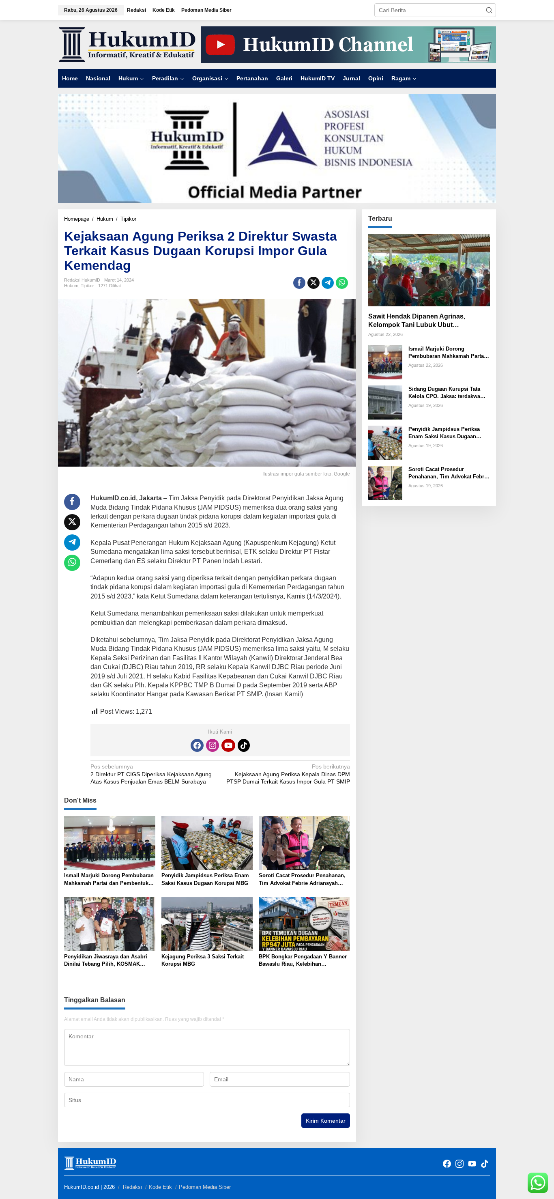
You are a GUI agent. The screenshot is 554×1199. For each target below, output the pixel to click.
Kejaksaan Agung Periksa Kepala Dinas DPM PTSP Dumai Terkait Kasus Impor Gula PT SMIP (288, 773)
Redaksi (132, 1187)
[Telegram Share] (328, 283)
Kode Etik (160, 1187)
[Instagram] (212, 745)
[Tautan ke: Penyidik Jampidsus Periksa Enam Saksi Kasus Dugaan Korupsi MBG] (385, 442)
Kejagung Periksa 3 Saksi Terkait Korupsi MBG (202, 960)
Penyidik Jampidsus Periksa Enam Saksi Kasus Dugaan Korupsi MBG (205, 879)
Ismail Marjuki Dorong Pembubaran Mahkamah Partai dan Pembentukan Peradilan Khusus (109, 879)
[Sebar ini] (299, 283)
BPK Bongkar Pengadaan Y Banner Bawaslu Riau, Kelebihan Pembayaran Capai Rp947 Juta (303, 961)
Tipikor (87, 285)
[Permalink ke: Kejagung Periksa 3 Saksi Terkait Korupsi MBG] (207, 924)
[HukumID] (127, 44)
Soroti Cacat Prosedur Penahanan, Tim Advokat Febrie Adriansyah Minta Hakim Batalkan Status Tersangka (302, 879)
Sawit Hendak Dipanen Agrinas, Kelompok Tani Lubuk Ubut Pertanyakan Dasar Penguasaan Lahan (428, 321)
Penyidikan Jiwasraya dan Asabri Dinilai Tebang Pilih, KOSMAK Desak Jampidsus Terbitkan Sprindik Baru (105, 961)
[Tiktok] (244, 745)
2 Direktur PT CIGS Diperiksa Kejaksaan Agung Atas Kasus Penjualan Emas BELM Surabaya (151, 773)
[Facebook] (197, 745)
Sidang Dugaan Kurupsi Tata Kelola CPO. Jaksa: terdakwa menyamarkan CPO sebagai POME (444, 393)
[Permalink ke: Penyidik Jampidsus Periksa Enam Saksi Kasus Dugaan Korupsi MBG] (207, 843)
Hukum (71, 285)
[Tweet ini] (313, 283)
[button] (489, 10)
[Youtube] (228, 745)
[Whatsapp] (342, 283)
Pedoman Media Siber (205, 1187)
